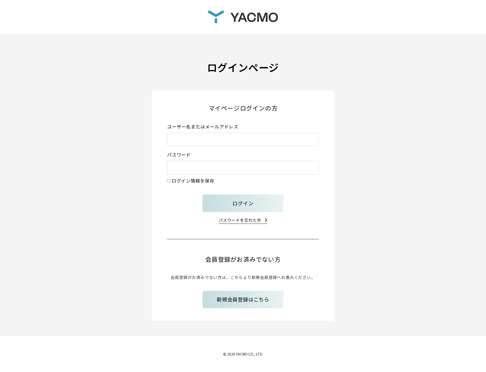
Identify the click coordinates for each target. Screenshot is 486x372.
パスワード (179, 154)
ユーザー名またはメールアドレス (202, 126)
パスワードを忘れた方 (240, 220)
